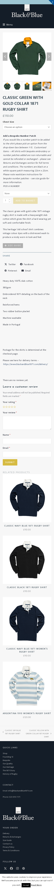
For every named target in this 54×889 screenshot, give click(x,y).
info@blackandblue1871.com (20, 790)
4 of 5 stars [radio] (12, 407)
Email (6, 448)
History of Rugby (10, 774)
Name (7, 435)
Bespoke (6, 760)
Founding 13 (8, 757)
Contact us (7, 843)
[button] (8, 25)
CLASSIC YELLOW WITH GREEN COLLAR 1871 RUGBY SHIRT (36, 733)
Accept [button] (26, 885)
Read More (36, 885)
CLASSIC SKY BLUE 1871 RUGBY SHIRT (12, 732)
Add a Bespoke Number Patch (19, 136)
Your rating (9, 402)
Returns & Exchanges (12, 837)
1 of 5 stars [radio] (4, 407)
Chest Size (8, 122)
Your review (10, 413)
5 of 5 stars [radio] (15, 407)
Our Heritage (8, 767)
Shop (5, 753)
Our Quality (8, 763)
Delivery (6, 833)
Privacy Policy (8, 847)
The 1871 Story (9, 770)
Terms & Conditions (11, 850)
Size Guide (7, 840)
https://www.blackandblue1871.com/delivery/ (25, 364)
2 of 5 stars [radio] (6, 407)
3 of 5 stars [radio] (9, 407)
